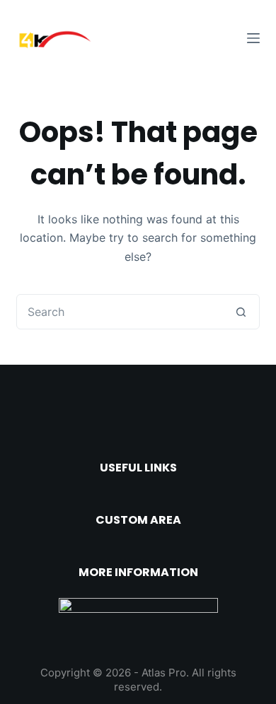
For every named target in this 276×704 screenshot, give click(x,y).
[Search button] (241, 311)
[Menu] (253, 38)
